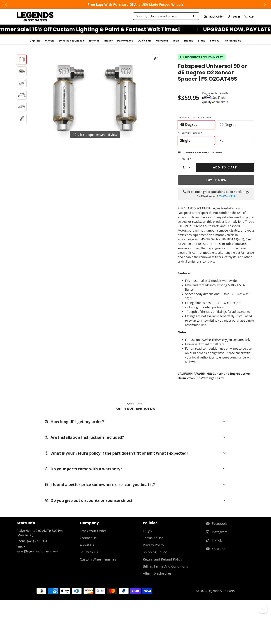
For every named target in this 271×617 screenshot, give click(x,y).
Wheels (49, 40)
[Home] (35, 17)
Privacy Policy (153, 545)
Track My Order (214, 16)
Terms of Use (153, 538)
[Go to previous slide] (6, 4)
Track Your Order (93, 531)
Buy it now (216, 180)
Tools (176, 40)
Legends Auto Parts (221, 591)
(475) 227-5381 (37, 541)
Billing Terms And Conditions (165, 566)
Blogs (201, 40)
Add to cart (225, 167)
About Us (87, 545)
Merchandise (233, 40)
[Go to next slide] (265, 4)
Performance (125, 40)
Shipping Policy (155, 552)
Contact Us (88, 538)
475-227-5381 (226, 196)
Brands (188, 40)
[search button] (194, 16)
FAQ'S (147, 531)
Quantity (184, 159)
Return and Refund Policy (162, 559)
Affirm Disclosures (157, 573)
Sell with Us (89, 552)
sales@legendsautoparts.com (37, 551)
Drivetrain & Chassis (72, 40)
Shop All (215, 40)
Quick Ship (145, 40)
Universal (162, 40)
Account (234, 16)
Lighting (35, 40)
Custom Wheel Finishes (98, 559)
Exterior (94, 40)
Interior (108, 40)
